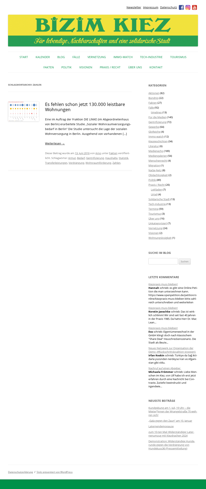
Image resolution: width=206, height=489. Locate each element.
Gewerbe (153, 127)
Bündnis (153, 98)
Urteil (154, 194)
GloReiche (154, 131)
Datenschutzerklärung (20, 472)
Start (24, 57)
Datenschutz (168, 7)
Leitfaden (156, 189)
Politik (66, 67)
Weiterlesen (55, 143)
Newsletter (134, 7)
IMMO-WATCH (123, 57)
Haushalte (111, 158)
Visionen (85, 67)
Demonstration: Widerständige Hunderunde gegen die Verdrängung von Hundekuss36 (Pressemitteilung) (171, 444)
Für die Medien (157, 117)
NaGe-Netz (155, 170)
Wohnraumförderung (98, 163)
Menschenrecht (157, 160)
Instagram (187, 7)
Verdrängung (76, 163)
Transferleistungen (56, 163)
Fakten (48, 67)
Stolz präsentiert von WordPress (55, 472)
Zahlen (116, 163)
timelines (156, 112)
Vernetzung (97, 57)
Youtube (194, 7)
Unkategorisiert (157, 223)
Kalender (43, 57)
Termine (153, 209)
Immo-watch (156, 136)
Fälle (76, 57)
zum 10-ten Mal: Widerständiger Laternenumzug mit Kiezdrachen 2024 (171, 433)
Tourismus (178, 57)
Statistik (123, 158)
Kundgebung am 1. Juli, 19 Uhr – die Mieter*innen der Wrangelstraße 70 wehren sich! (172, 411)
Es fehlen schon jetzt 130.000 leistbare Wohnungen (85, 106)
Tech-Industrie (151, 57)
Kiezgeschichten (158, 141)
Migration (154, 165)
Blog (61, 57)
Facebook (181, 7)
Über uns (135, 67)
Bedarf (81, 158)
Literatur (153, 146)
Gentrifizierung (95, 158)
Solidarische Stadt (159, 199)
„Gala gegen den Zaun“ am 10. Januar (170, 420)
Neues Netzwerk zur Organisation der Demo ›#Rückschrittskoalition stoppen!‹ (172, 350)
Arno (98, 153)
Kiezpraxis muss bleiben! (163, 284)
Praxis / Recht (110, 67)
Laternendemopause (161, 426)
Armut (72, 158)
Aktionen (153, 93)
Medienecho (155, 151)
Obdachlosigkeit (158, 175)
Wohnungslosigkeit (159, 238)
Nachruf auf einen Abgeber (164, 368)
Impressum (150, 7)
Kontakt (156, 67)
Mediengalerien (157, 156)
